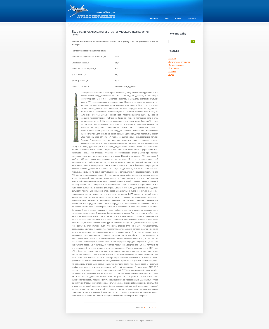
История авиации (176, 65)
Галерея (172, 71)
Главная (154, 18)
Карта (178, 18)
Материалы (173, 68)
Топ (167, 18)
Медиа (171, 75)
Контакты (192, 18)
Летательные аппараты (179, 62)
